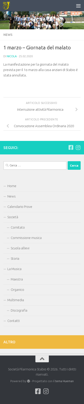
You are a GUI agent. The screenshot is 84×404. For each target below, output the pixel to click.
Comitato (18, 227)
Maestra (17, 279)
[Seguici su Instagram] (78, 147)
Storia (15, 258)
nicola (12, 56)
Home (11, 186)
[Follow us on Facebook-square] (70, 147)
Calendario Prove (19, 207)
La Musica (14, 269)
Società (12, 217)
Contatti (13, 321)
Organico (17, 290)
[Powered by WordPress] (28, 381)
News (8, 35)
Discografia (19, 310)
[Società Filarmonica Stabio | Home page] (8, 5)
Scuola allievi (20, 248)
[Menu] (78, 5)
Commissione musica (26, 238)
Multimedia (15, 300)
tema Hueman (64, 381)
